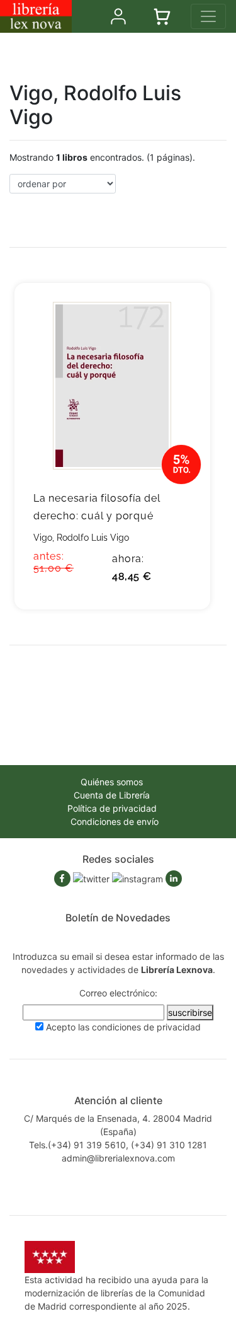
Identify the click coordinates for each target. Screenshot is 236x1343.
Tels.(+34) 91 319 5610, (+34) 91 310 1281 (118, 1144)
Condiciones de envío (114, 821)
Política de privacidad (112, 808)
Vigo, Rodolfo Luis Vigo (81, 538)
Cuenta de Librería (112, 795)
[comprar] (181, 312)
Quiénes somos (112, 781)
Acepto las (123, 1027)
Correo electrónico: (118, 993)
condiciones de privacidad (146, 1027)
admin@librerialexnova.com (118, 1158)
